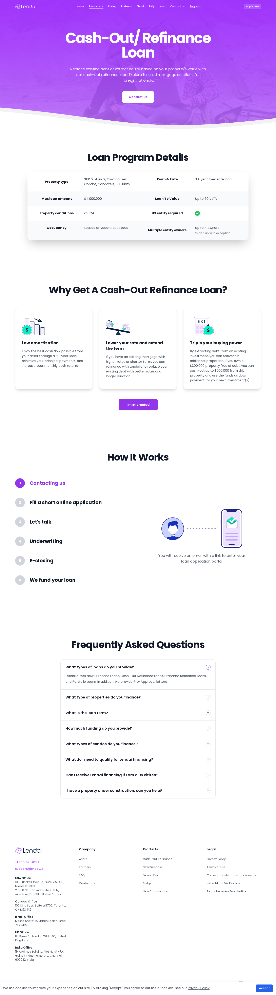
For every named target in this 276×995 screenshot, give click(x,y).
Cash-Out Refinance (157, 859)
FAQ (151, 6)
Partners (126, 6)
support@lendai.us (29, 869)
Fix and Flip (150, 875)
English (195, 6)
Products (94, 6)
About (140, 6)
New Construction (155, 891)
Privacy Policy (216, 859)
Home (80, 6)
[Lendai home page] (25, 6)
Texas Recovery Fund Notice (227, 891)
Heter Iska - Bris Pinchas (223, 883)
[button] (72, 488)
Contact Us (177, 6)
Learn (162, 6)
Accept (264, 988)
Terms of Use (216, 867)
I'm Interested (138, 404)
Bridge (147, 883)
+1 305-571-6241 (27, 862)
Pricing (112, 6)
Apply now (252, 6)
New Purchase (153, 867)
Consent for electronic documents (231, 875)
